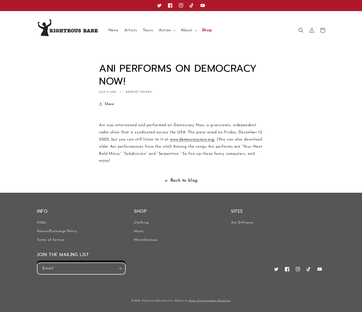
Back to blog (184, 180)
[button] (167, 30)
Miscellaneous (146, 240)
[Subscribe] (119, 268)
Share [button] (109, 104)
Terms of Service (51, 240)
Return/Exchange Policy (57, 231)
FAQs (41, 223)
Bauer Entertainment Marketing (209, 300)
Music (139, 231)
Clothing (141, 223)
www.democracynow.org (192, 139)
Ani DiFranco (242, 223)
